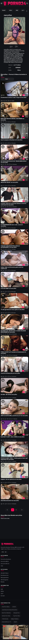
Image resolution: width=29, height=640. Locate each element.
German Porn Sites (6, 615)
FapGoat (22, 624)
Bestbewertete (4, 575)
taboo (10, 10)
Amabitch (15, 624)
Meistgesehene (5, 577)
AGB (2, 589)
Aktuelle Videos (4, 573)
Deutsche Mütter (5, 563)
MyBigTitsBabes (14, 618)
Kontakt (3, 595)
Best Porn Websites (6, 612)
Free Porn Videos (6, 606)
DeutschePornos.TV (6, 621)
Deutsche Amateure (6, 559)
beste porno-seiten (6, 624)
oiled (17, 10)
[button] (25, 11)
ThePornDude (5, 618)
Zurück (7, 509)
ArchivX (14, 606)
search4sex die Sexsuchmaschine (9, 609)
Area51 (15, 621)
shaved (3, 10)
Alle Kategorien (4, 579)
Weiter (22, 509)
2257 (2, 593)
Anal (2, 565)
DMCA (2, 591)
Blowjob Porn (17, 612)
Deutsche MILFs (5, 561)
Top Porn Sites (16, 615)
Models (2, 581)
